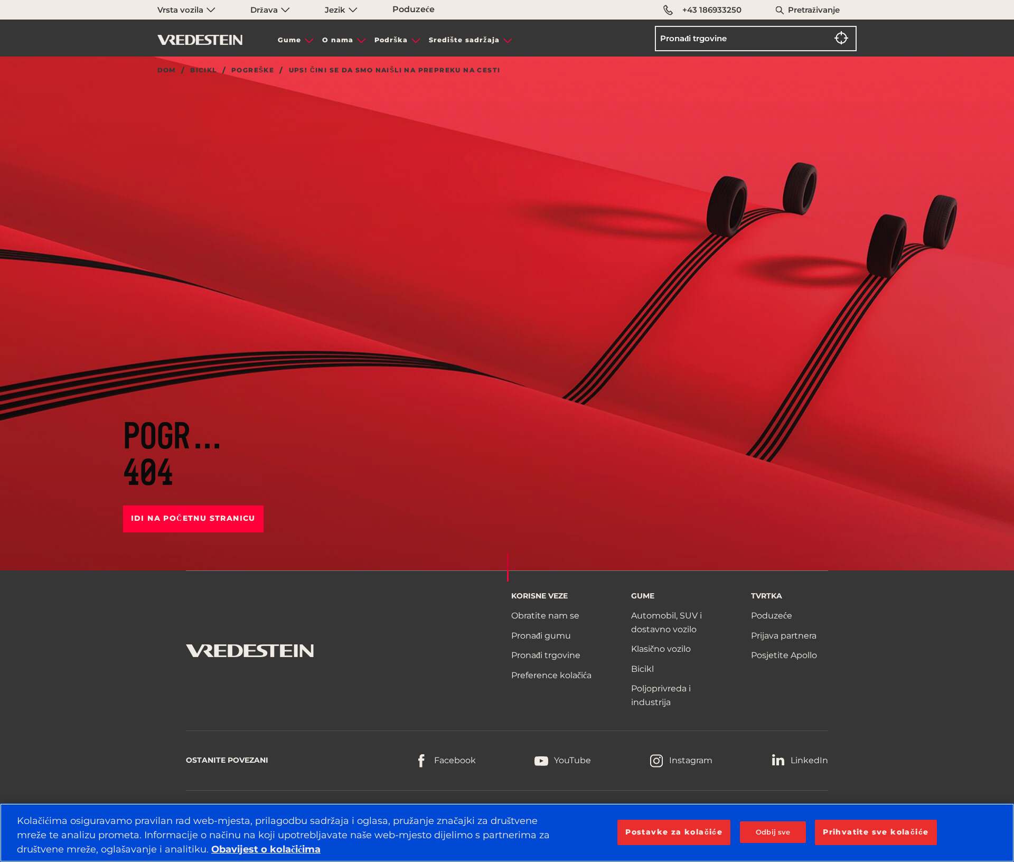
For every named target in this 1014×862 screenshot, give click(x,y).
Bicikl (203, 70)
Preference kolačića (551, 675)
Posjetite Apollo (784, 655)
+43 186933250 (711, 10)
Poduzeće (413, 9)
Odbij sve (773, 832)
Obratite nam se (545, 616)
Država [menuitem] (265, 10)
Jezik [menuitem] (336, 10)
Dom (166, 70)
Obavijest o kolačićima (266, 849)
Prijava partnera (783, 636)
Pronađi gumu (541, 636)
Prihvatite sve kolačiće (875, 832)
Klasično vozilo (661, 649)
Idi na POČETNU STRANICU (193, 518)
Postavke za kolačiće (673, 832)
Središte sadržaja (464, 40)
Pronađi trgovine (545, 655)
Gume (289, 40)
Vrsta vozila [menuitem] (181, 10)
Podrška (391, 40)
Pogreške (252, 70)
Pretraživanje (814, 10)
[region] (507, 832)
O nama (337, 40)
